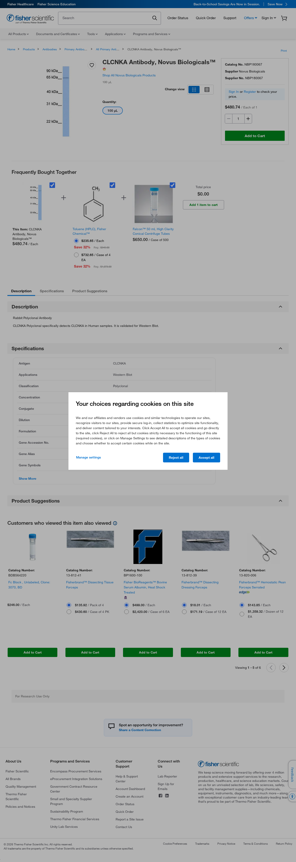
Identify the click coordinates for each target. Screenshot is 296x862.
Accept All (206, 457)
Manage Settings (88, 457)
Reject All (176, 457)
